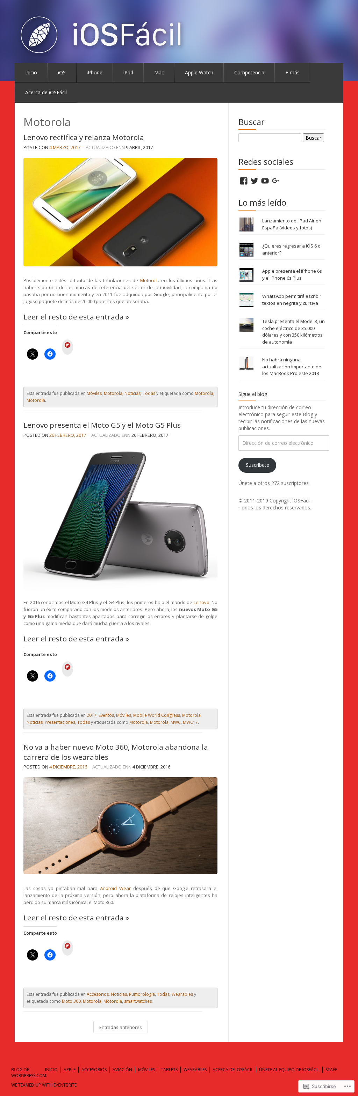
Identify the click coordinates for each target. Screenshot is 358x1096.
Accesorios (98, 994)
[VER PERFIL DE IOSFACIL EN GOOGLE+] (276, 181)
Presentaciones (60, 722)
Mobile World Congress (156, 715)
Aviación (122, 1070)
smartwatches (138, 1001)
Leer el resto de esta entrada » (76, 317)
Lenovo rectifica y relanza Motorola (83, 137)
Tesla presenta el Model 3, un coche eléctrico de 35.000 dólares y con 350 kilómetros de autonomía (293, 331)
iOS (62, 72)
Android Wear (115, 888)
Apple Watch (199, 72)
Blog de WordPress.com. (29, 1073)
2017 (91, 715)
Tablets (169, 1070)
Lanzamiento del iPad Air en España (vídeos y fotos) (291, 224)
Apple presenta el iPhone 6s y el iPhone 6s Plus (292, 274)
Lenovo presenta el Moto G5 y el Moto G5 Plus (102, 425)
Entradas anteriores (120, 1027)
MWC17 (190, 722)
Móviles (94, 393)
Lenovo (201, 602)
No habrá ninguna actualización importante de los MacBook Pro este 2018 (291, 366)
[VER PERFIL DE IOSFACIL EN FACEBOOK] (243, 181)
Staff (331, 1070)
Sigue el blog (252, 394)
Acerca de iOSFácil (46, 92)
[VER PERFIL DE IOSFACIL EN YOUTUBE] (265, 181)
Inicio (31, 72)
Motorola (149, 280)
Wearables (182, 994)
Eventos (106, 715)
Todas (149, 393)
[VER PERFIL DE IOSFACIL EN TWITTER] (254, 181)
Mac (159, 72)
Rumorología (142, 994)
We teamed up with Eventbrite (44, 1085)
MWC (176, 722)
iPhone (94, 72)
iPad (128, 72)
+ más (292, 72)
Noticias (132, 393)
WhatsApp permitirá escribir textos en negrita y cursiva (291, 299)
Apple (70, 1070)
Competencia (249, 72)
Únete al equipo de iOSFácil (289, 1070)
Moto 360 (71, 1001)
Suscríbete (257, 465)
